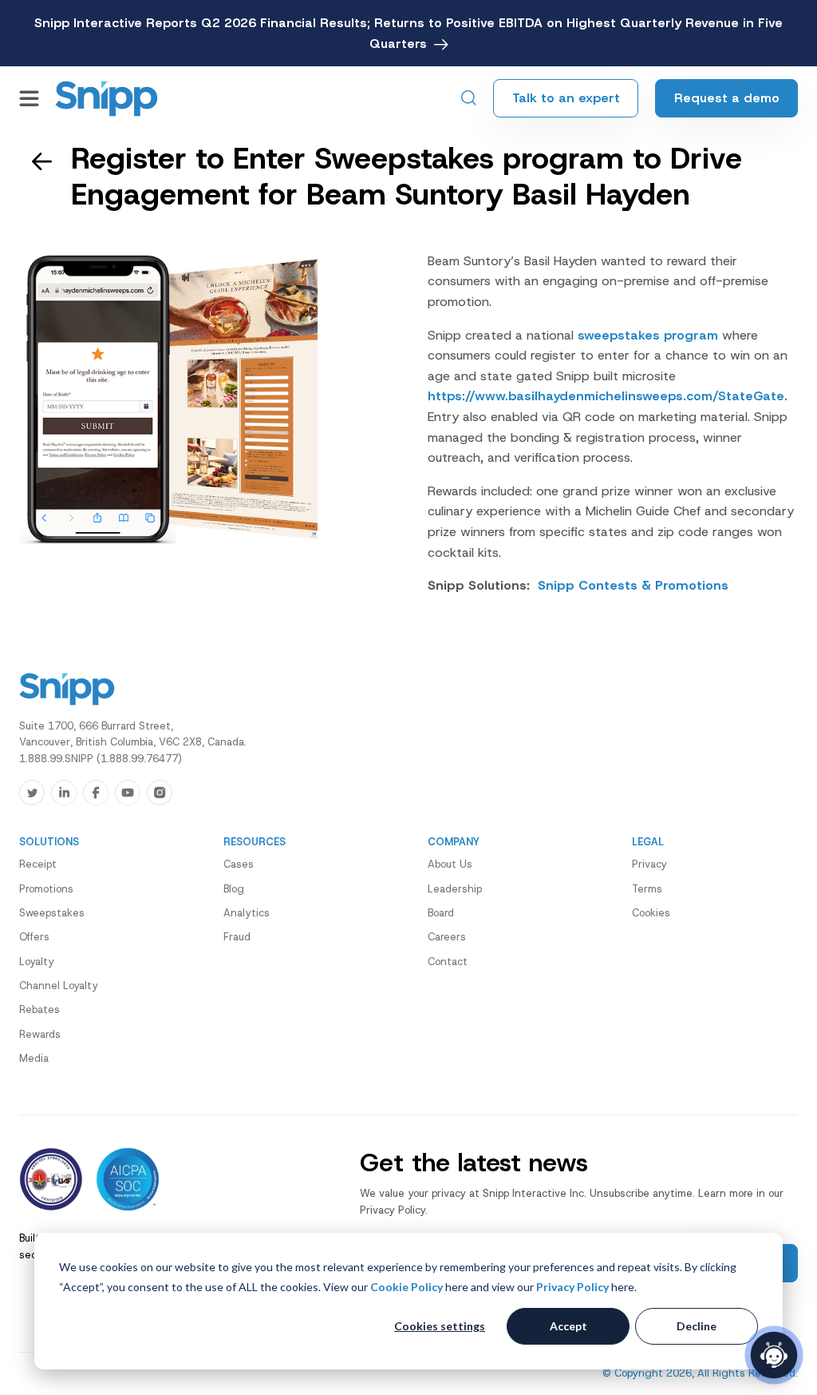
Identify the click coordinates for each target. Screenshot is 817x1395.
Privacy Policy (572, 1287)
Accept (568, 1326)
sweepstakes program (648, 335)
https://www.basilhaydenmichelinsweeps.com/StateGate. (607, 396)
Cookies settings (439, 1326)
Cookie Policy (406, 1287)
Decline (696, 1326)
